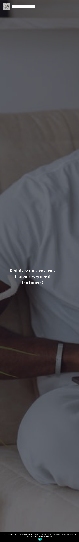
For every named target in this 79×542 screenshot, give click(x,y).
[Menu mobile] (75, 6)
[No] (77, 537)
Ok (40, 539)
